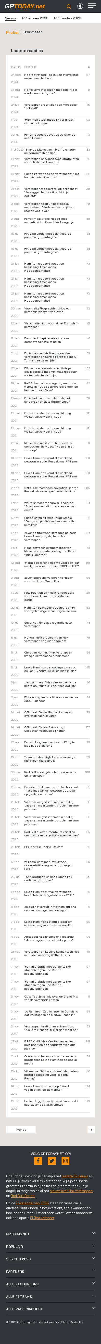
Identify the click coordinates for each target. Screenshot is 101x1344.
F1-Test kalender (42, 1218)
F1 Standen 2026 (67, 18)
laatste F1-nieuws (75, 1176)
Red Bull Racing (23, 1196)
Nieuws (10, 18)
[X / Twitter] (52, 1161)
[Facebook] (38, 1161)
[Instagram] (65, 1161)
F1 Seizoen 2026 (35, 18)
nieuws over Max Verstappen (71, 1191)
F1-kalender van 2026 (32, 1203)
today (25, 6)
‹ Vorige (20, 1129)
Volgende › (91, 1129)
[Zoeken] (68, 6)
